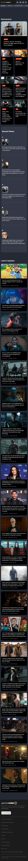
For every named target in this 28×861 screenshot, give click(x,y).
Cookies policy (4, 829)
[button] (25, 2)
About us (3, 838)
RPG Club (10, 5)
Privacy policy (4, 825)
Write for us (4, 848)
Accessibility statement (7, 832)
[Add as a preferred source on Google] (6, 812)
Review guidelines (5, 845)
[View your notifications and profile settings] (23, 2)
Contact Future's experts (7, 822)
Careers (3, 835)
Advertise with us (5, 842)
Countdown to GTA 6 (18, 5)
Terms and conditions (6, 819)
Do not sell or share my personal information (12, 852)
